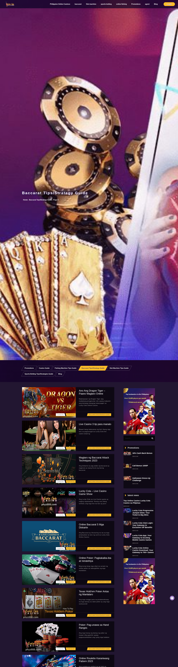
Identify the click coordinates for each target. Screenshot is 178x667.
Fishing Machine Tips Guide (65, 368)
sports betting (106, 4)
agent (147, 4)
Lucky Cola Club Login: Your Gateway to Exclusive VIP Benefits (142, 525)
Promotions (136, 4)
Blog (156, 4)
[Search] (152, 438)
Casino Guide (44, 368)
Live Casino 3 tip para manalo (95, 424)
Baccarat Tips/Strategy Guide (55, 193)
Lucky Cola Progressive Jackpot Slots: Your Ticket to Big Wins (142, 512)
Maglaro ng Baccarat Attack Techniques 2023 (94, 459)
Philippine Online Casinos (60, 4)
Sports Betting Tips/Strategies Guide (39, 374)
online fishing (121, 4)
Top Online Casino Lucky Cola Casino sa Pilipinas (137, 502)
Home (25, 200)
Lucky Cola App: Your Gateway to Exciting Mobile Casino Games (142, 537)
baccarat (78, 4)
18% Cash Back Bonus (142, 453)
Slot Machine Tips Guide (119, 368)
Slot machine (91, 4)
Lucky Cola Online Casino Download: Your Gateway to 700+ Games (143, 550)
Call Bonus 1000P (140, 466)
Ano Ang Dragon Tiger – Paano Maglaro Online (92, 392)
